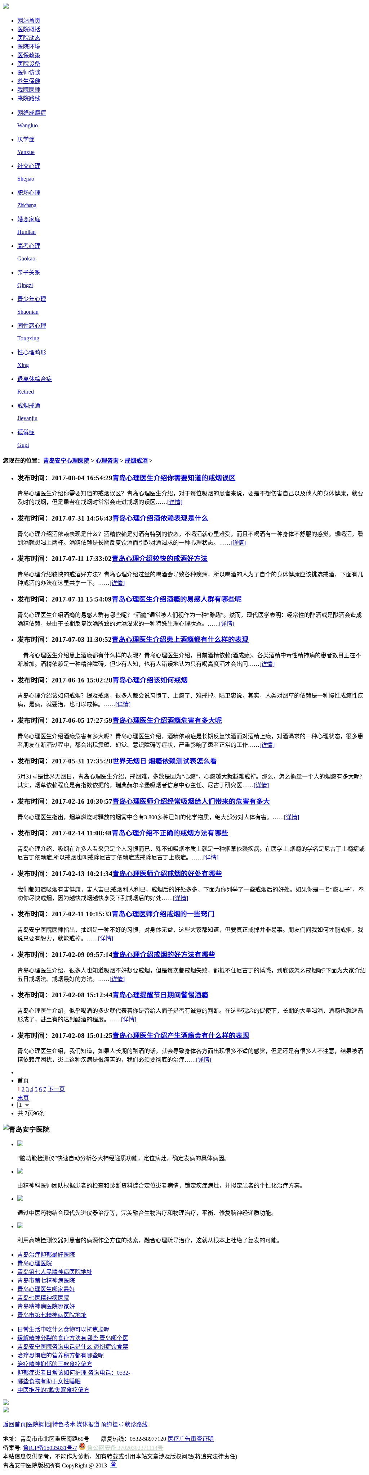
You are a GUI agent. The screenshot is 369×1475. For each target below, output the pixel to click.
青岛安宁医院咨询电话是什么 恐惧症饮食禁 (72, 1347)
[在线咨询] (6, 1403)
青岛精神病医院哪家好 (46, 1306)
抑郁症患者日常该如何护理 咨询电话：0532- (73, 1373)
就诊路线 (136, 1424)
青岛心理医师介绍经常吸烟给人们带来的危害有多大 (191, 801)
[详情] (174, 502)
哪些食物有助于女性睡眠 (49, 1381)
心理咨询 (107, 461)
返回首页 (14, 1424)
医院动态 (28, 38)
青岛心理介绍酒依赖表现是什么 (160, 518)
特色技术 (63, 1424)
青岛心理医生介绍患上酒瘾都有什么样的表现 (180, 639)
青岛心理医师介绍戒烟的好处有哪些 (167, 873)
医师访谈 (28, 72)
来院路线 (28, 98)
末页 (23, 1098)
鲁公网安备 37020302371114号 (124, 1448)
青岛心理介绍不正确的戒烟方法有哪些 (170, 833)
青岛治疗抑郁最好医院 (46, 1255)
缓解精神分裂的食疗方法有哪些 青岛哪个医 (72, 1338)
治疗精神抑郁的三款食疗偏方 (54, 1364)
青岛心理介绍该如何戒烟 (150, 680)
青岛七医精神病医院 (43, 1298)
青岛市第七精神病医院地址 (51, 1315)
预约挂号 (112, 1424)
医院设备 (28, 64)
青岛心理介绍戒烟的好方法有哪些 (163, 954)
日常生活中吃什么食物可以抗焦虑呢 (63, 1329)
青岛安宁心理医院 (66, 461)
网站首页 (28, 21)
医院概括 (28, 29)
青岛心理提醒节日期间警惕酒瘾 (160, 995)
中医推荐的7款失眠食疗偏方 (53, 1390)
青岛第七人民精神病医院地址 (54, 1272)
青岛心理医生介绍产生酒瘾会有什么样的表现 (180, 1035)
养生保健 (28, 81)
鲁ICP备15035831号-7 (50, 1448)
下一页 (56, 1089)
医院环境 (28, 47)
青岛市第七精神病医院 (46, 1280)
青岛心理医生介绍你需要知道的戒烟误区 (174, 478)
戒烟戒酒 (136, 461)
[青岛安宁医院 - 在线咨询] (6, 7)
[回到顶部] (6, 1410)
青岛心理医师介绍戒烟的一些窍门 (163, 914)
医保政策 (28, 55)
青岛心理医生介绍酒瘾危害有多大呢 (167, 720)
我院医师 (28, 90)
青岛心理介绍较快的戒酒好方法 (160, 558)
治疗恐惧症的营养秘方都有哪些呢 (60, 1355)
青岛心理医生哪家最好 (46, 1289)
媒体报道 (87, 1424)
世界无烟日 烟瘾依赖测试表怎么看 (164, 761)
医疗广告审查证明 (191, 1439)
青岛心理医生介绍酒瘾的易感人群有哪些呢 (177, 599)
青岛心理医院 (34, 1263)
